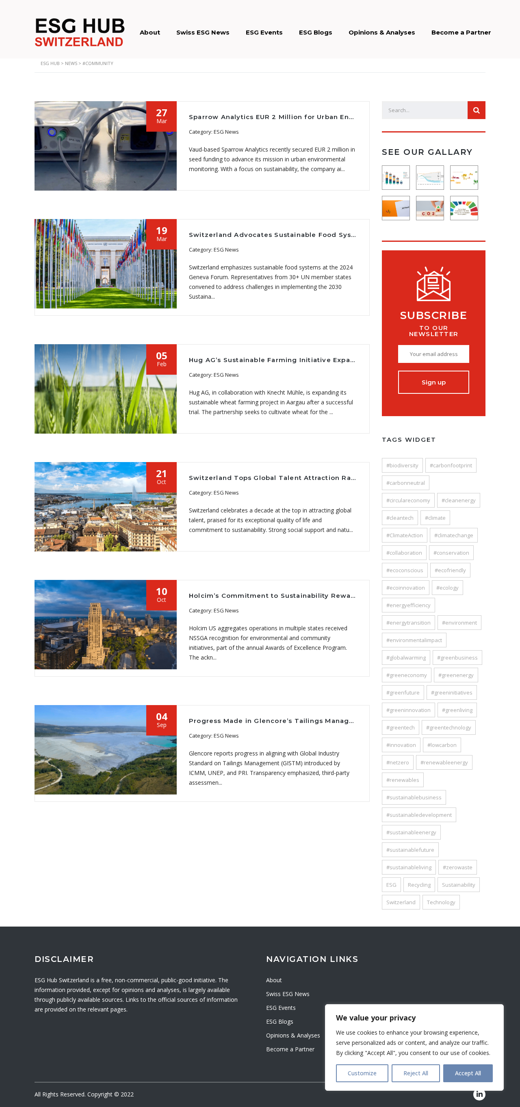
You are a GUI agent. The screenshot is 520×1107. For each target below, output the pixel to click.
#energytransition (408, 622)
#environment (459, 622)
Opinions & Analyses (382, 32)
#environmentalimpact (414, 640)
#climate (435, 517)
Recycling (419, 884)
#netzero (397, 762)
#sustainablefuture (410, 849)
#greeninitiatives (451, 692)
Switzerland (401, 902)
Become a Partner (461, 32)
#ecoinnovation (405, 587)
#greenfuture (403, 692)
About (150, 32)
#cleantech (400, 517)
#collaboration (404, 552)
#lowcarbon (442, 745)
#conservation (451, 552)
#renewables (402, 780)
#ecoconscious (404, 570)
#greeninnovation (408, 710)
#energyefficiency (408, 605)
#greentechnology (448, 727)
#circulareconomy (408, 500)
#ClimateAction (404, 535)
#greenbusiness (457, 657)
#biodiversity (402, 465)
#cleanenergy (459, 500)
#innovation (401, 745)
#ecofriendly (450, 570)
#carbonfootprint (451, 465)
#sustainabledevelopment (419, 814)
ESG (391, 884)
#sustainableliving (408, 867)
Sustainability (458, 884)
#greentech (400, 727)
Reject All (415, 1073)
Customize (362, 1073)
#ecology (447, 587)
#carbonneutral (405, 482)
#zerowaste (457, 867)
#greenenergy (456, 675)
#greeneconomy (406, 675)
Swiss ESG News (203, 32)
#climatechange (453, 535)
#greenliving (457, 710)
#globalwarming (406, 657)
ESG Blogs (315, 32)
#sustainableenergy (411, 832)
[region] (414, 1047)
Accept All (468, 1073)
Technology (441, 902)
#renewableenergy (444, 762)
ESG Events (264, 32)
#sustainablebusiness (414, 797)
